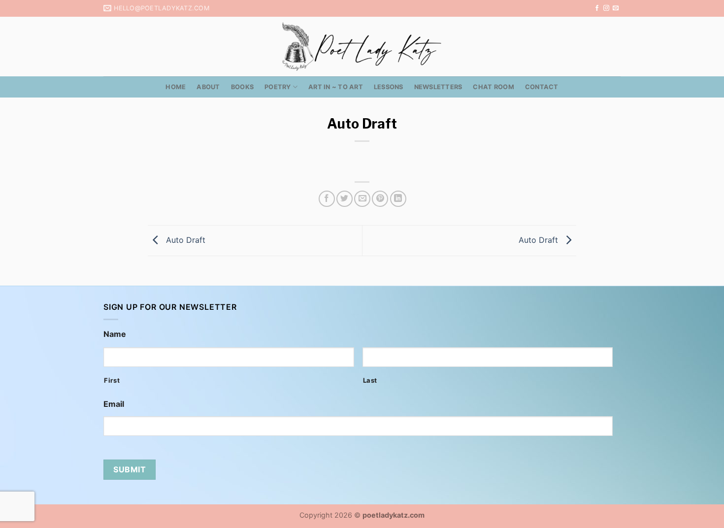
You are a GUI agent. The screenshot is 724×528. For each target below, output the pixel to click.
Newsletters (438, 87)
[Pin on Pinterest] (380, 199)
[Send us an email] (616, 8)
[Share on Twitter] (344, 199)
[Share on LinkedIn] (398, 199)
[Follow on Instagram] (606, 8)
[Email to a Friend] (362, 199)
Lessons (388, 87)
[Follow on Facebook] (597, 8)
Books (242, 87)
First (112, 380)
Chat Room (493, 87)
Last (370, 380)
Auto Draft (184, 240)
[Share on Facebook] (327, 199)
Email (113, 404)
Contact (542, 87)
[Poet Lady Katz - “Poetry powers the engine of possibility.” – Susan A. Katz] (362, 46)
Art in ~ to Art (335, 87)
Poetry (277, 87)
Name (114, 334)
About (208, 87)
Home (175, 87)
